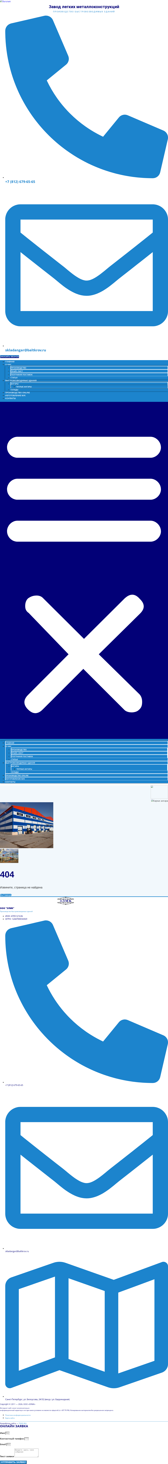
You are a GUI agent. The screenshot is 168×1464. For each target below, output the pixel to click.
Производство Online (17, 392)
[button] (84, 570)
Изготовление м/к (15, 395)
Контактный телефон (12, 1438)
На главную (6, 895)
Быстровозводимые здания (21, 380)
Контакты (10, 398)
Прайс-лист (17, 371)
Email (3, 1444)
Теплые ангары (24, 386)
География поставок (22, 374)
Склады (14, 389)
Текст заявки (7, 1456)
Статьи (13, 377)
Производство (18, 368)
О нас (8, 364)
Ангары (15, 384)
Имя (2, 1433)
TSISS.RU (23, 1423)
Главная (9, 361)
